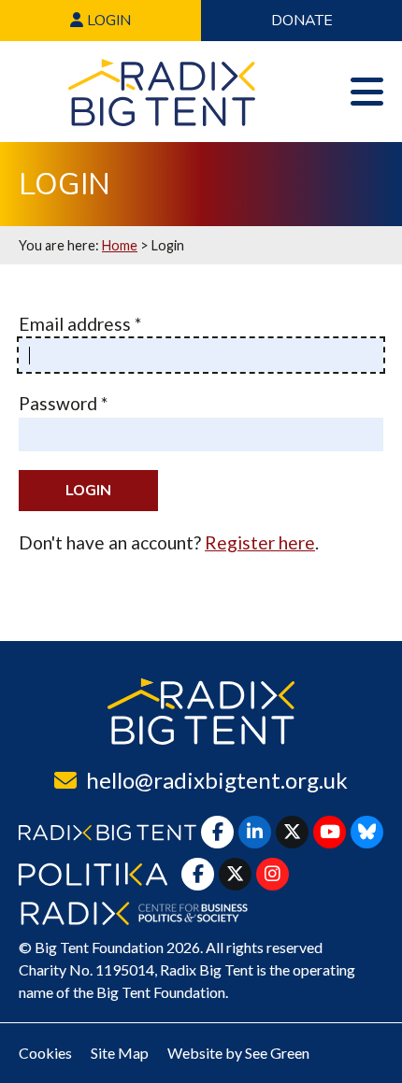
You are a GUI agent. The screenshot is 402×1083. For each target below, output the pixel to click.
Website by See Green (238, 1053)
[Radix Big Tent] (201, 711)
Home (119, 245)
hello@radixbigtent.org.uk (217, 779)
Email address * (80, 324)
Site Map (120, 1053)
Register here (260, 542)
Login (107, 20)
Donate (302, 20)
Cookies (45, 1053)
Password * (63, 403)
